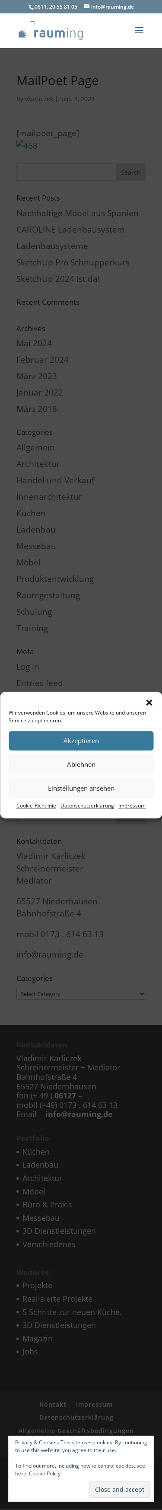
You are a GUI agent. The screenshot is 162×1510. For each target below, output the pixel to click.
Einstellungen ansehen (81, 788)
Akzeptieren (81, 740)
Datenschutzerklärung (87, 805)
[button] (149, 702)
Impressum (132, 805)
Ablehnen (81, 764)
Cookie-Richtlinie (36, 805)
